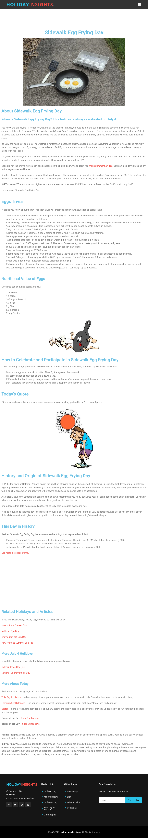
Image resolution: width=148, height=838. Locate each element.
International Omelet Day (14, 625)
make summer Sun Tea (101, 166)
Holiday (30, 4)
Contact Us (72, 808)
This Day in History (11, 697)
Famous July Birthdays (13, 703)
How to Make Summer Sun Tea (17, 642)
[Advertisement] (81, 16)
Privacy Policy (73, 802)
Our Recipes (50, 815)
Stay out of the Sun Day (14, 637)
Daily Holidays (51, 791)
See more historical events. (15, 552)
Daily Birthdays (51, 802)
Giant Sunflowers (29, 718)
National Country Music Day (15, 672)
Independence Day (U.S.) (13, 667)
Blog (69, 797)
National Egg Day (10, 631)
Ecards (5, 708)
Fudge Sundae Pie (30, 723)
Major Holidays (51, 797)
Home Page (72, 791)
